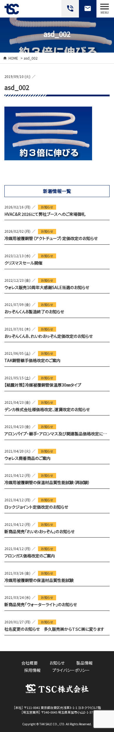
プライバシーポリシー (71, 670)
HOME (13, 57)
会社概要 (29, 663)
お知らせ (47, 207)
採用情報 (32, 670)
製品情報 (84, 663)
